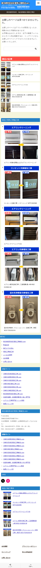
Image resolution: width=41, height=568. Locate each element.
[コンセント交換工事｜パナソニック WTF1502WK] (7, 505)
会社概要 (6, 358)
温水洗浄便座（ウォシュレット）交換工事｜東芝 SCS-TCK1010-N (25, 106)
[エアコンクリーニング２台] (7, 514)
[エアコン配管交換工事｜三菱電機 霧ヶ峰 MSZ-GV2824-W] (7, 523)
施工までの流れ (8, 348)
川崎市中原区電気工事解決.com (13, 446)
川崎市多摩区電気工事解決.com (13, 439)
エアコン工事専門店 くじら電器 (13, 400)
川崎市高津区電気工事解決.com (13, 442)
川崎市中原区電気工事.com (12, 380)
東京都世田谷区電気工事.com (13, 394)
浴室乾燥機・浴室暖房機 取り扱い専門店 (16, 397)
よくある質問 (7, 355)
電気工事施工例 (8, 351)
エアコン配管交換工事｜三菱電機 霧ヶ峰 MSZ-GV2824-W (24, 96)
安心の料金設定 (27, 552)
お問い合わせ (7, 361)
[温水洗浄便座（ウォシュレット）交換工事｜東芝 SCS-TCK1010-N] (7, 532)
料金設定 (6, 345)
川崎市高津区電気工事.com (12, 374)
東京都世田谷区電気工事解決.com (14, 341)
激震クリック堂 (8, 404)
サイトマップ (6, 552)
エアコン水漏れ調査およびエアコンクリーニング (25, 65)
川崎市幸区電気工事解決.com (13, 449)
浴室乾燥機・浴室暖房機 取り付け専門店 (16, 462)
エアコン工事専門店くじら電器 (13, 466)
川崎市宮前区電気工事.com (12, 387)
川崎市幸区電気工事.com (11, 384)
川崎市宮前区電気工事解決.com (13, 452)
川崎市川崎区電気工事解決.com (13, 459)
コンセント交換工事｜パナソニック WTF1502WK (22, 75)
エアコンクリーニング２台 (20, 85)
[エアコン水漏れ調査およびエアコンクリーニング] (7, 496)
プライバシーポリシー (29, 546)
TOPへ (31, 566)
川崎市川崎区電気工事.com (12, 390)
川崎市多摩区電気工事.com (12, 377)
